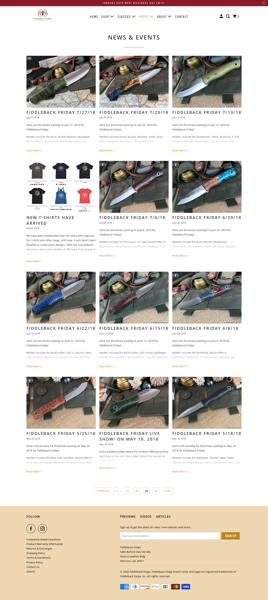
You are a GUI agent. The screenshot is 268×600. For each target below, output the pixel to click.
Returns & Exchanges (39, 548)
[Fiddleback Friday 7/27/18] (61, 82)
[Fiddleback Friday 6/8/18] (207, 298)
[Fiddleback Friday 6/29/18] (207, 187)
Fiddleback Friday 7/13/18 (207, 112)
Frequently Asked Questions (43, 539)
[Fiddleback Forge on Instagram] (43, 528)
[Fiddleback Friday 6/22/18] (61, 298)
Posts (144, 17)
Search (30, 571)
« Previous (102, 490)
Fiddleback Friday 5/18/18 (207, 433)
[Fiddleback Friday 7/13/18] (207, 82)
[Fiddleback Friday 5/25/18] (61, 403)
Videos (146, 517)
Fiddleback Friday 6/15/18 (134, 328)
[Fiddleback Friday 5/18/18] (207, 403)
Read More (33, 150)
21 (127, 490)
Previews (128, 517)
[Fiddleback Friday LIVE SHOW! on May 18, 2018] (134, 403)
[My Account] (222, 16)
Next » (168, 490)
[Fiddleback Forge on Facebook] (31, 528)
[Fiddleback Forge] (42, 14)
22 (137, 490)
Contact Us (33, 567)
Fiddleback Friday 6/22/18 (61, 328)
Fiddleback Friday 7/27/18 (61, 112)
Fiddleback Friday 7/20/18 (134, 112)
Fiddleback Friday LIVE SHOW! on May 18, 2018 (129, 436)
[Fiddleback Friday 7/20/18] (134, 82)
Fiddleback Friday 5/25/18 (61, 433)
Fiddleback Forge (140, 571)
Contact (181, 17)
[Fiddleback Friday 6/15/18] (134, 298)
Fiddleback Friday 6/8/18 (205, 328)
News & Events (134, 37)
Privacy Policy (34, 562)
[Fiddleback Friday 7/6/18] (134, 187)
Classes (124, 17)
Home (94, 17)
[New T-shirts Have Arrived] (61, 187)
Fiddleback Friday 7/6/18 (132, 217)
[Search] (228, 16)
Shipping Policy (35, 553)
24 (156, 490)
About (162, 17)
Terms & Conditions (38, 557)
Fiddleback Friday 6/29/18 (207, 217)
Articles (163, 517)
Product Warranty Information (44, 544)
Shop (105, 17)
